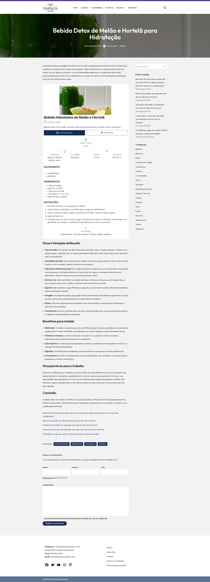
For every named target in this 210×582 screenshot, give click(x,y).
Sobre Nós (132, 7)
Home (109, 547)
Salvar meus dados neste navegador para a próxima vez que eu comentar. (76, 519)
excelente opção (61, 444)
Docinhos (109, 7)
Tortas (138, 224)
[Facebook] (47, 565)
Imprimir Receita (66, 133)
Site (103, 467)
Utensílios (140, 229)
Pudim (138, 211)
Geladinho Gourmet (144, 189)
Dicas (138, 180)
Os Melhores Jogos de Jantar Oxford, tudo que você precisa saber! (71, 434)
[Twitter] (53, 565)
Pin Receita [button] (108, 133)
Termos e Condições (115, 561)
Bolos (138, 158)
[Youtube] (59, 565)
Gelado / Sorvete (143, 193)
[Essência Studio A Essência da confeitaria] (51, 7)
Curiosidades (96, 7)
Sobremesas (141, 220)
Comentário (48, 485)
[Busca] (164, 7)
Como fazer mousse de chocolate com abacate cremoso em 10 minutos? (73, 429)
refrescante (77, 444)
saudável (102, 444)
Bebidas (123, 46)
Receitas (139, 215)
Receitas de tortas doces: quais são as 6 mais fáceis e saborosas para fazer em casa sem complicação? (150, 82)
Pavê (138, 207)
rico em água (90, 444)
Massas (139, 198)
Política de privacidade (116, 565)
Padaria (139, 202)
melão (63, 66)
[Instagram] (64, 565)
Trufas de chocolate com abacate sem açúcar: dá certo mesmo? (70, 425)
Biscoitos (139, 153)
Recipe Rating (48, 478)
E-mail (75, 467)
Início (75, 7)
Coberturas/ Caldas (144, 162)
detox (55, 66)
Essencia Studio (61, 579)
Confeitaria (140, 167)
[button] (124, 7)
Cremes (139, 171)
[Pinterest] (70, 565)
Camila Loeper (111, 46)
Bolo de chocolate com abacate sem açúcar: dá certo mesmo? (69, 421)
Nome (45, 467)
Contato (84, 7)
